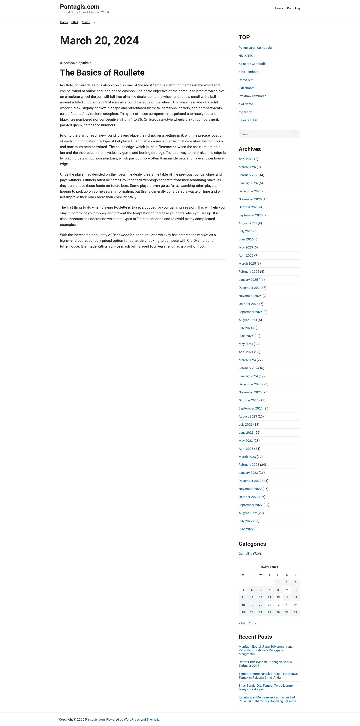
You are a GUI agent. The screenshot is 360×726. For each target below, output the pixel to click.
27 (260, 612)
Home (279, 8)
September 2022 (251, 505)
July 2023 (246, 424)
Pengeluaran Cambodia (255, 47)
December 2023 (250, 384)
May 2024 (246, 344)
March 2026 (247, 167)
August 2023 (248, 416)
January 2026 (248, 183)
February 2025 (249, 271)
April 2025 (246, 255)
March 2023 (247, 457)
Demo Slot (246, 80)
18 (243, 605)
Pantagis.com (95, 719)
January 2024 (248, 376)
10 (295, 590)
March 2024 (247, 360)
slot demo (246, 104)
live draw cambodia (252, 96)
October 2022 (249, 497)
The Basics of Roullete (102, 73)
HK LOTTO (246, 56)
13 (260, 597)
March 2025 (247, 263)
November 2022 (250, 489)
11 (243, 597)
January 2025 (248, 279)
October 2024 (249, 304)
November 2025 (250, 199)
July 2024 (246, 328)
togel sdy (245, 112)
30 (287, 612)
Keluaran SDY (248, 120)
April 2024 (246, 352)
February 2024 (249, 368)
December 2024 (250, 288)
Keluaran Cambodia (252, 64)
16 (287, 597)
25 (243, 612)
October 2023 (249, 400)
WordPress (132, 719)
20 (260, 605)
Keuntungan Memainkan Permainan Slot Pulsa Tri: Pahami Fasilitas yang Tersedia (267, 699)
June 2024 (246, 336)
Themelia (153, 719)
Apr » (252, 623)
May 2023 (246, 440)
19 (252, 605)
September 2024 (251, 312)
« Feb (242, 623)
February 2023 (249, 464)
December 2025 (250, 191)
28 (269, 612)
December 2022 (250, 481)
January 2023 (248, 473)
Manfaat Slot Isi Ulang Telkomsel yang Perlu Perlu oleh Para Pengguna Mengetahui (266, 650)
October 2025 (249, 207)
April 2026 (246, 159)
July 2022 (246, 521)
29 (278, 612)
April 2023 (246, 449)
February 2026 (249, 175)
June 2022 (246, 529)
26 (252, 612)
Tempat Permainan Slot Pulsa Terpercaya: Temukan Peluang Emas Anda (268, 675)
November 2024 (250, 296)
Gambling (293, 8)
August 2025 (248, 223)
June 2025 (246, 239)
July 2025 (246, 231)
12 (252, 597)
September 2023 (251, 408)
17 (295, 597)
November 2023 (250, 392)
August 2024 (248, 320)
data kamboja (248, 72)
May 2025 (246, 247)
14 (269, 597)
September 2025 (251, 215)
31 (295, 612)
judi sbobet (247, 88)
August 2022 (248, 513)
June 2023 (246, 432)
